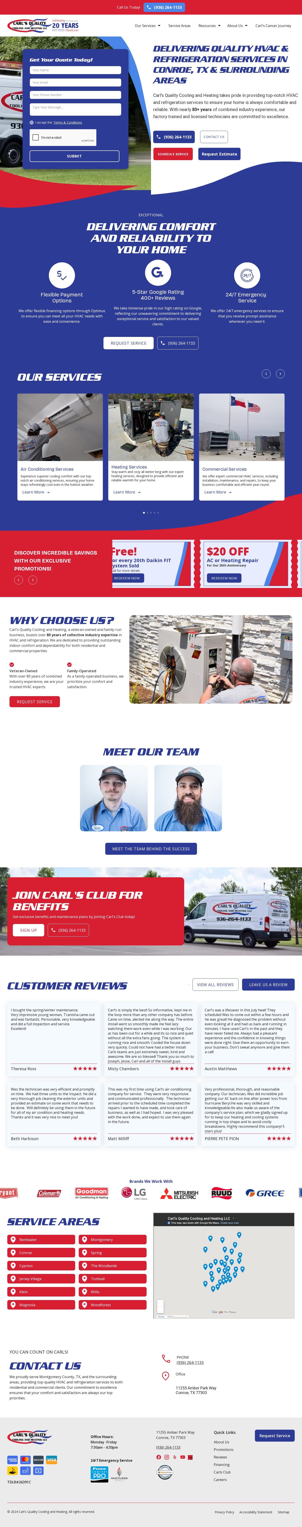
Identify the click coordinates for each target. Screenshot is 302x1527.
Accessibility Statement (255, 1512)
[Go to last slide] (266, 373)
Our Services (145, 25)
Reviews (220, 1457)
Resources (207, 25)
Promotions (223, 1449)
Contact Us (214, 137)
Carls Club (222, 1472)
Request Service (129, 343)
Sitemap (283, 1512)
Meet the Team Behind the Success (151, 848)
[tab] (144, 513)
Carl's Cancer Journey (273, 25)
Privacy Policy (224, 1512)
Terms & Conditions (67, 122)
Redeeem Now (122, 578)
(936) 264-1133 (190, 1362)
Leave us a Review (268, 984)
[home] (29, 25)
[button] (148, 26)
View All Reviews (215, 984)
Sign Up (28, 930)
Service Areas (179, 25)
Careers (220, 1479)
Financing (222, 1464)
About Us (235, 25)
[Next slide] (280, 373)
